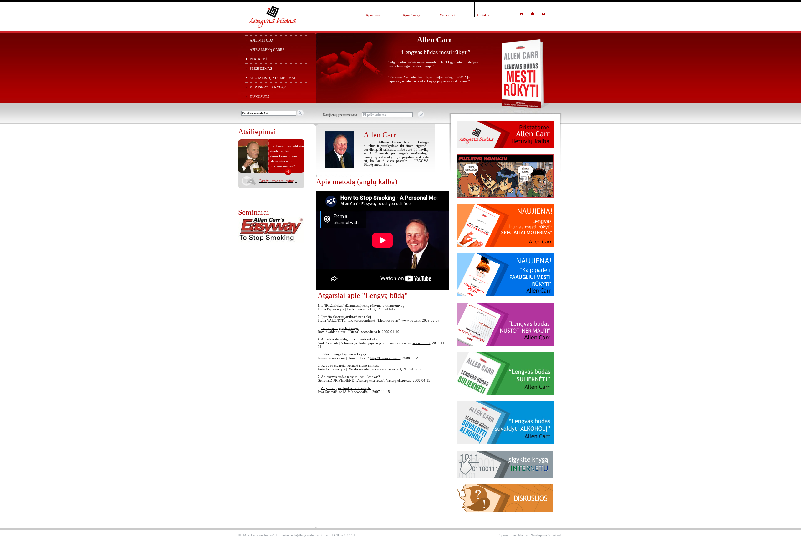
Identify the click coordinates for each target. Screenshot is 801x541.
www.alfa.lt (362, 391)
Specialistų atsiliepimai (272, 78)
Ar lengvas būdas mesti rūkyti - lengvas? (350, 376)
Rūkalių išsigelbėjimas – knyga (343, 354)
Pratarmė (259, 59)
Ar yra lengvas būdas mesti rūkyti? (346, 388)
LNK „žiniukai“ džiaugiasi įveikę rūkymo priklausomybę (362, 305)
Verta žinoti (448, 15)
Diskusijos (259, 96)
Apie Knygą (411, 15)
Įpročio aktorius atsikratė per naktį (346, 316)
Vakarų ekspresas (398, 380)
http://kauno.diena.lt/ (385, 358)
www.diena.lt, (371, 331)
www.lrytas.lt (410, 320)
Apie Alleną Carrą (267, 50)
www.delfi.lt (366, 309)
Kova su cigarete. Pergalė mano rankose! (350, 365)
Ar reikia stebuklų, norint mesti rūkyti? (349, 339)
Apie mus (373, 15)
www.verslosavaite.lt (386, 369)
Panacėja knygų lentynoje (340, 328)
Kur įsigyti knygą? (268, 87)
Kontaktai (483, 15)
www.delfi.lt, (422, 343)
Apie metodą (261, 40)
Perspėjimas (261, 68)
